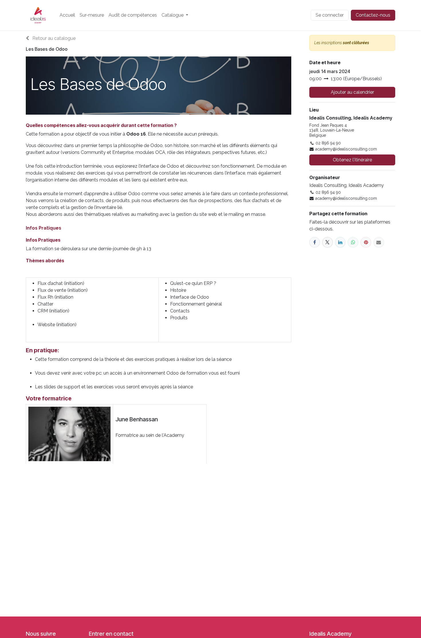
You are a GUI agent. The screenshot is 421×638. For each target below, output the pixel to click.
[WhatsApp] (353, 242)
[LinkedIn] (340, 242)
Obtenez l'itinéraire (352, 160)
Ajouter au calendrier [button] (352, 92)
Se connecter (330, 15)
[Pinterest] (366, 242)
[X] (327, 242)
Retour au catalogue (53, 38)
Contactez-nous (373, 15)
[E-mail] (378, 242)
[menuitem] (67, 15)
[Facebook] (314, 242)
